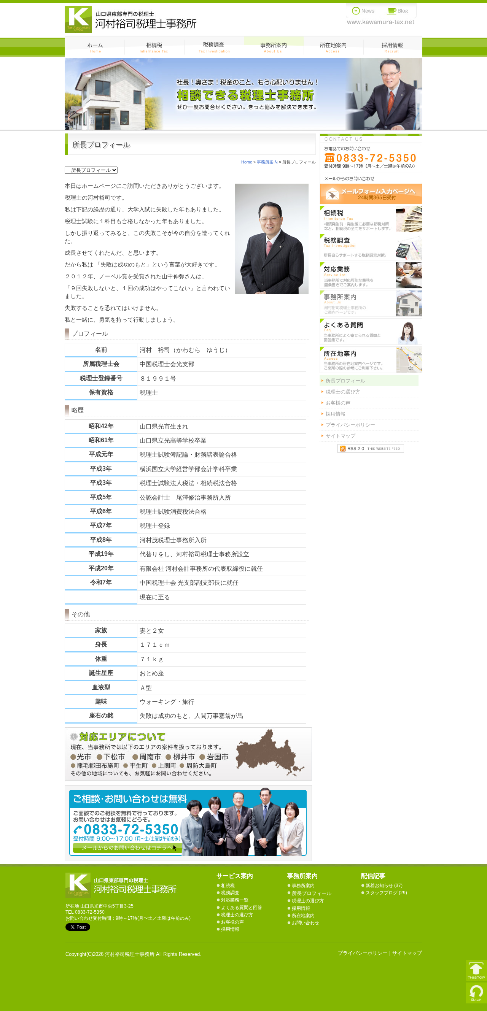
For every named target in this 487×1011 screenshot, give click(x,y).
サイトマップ (340, 436)
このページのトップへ (476, 970)
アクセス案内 (333, 47)
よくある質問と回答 (241, 907)
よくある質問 (371, 331)
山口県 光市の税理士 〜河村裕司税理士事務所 (131, 19)
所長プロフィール (345, 381)
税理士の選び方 (343, 392)
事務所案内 (274, 47)
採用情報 (392, 47)
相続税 (154, 47)
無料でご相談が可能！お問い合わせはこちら (192, 823)
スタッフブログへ (399, 10)
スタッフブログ (382, 892)
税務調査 (214, 47)
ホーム (94, 47)
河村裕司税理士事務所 (122, 885)
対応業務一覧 (371, 275)
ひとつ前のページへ (476, 992)
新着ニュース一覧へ (363, 10)
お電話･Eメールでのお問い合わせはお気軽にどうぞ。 (371, 168)
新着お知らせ (379, 885)
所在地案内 (303, 915)
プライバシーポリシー (350, 425)
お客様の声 (338, 403)
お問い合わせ (305, 922)
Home (246, 162)
